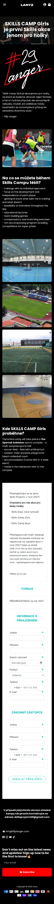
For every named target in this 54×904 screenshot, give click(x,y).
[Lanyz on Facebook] (3, 837)
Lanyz (35, 886)
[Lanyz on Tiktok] (14, 837)
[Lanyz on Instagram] (7, 837)
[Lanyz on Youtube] (10, 837)
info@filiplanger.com (16, 831)
